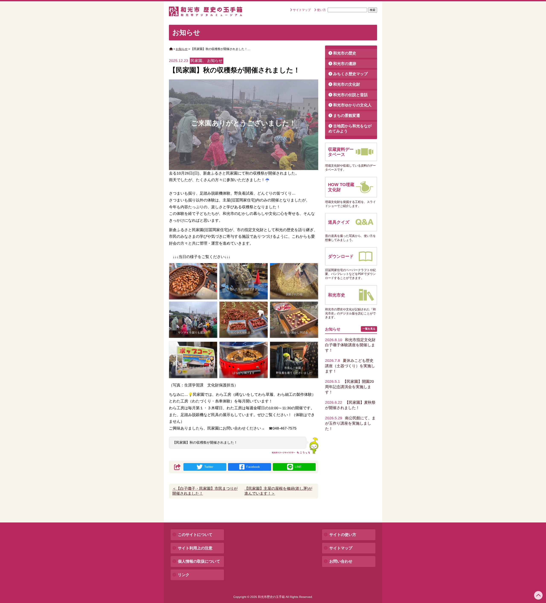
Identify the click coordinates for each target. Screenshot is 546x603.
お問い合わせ (340, 561)
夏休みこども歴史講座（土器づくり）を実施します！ (350, 365)
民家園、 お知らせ (206, 61)
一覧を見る (369, 328)
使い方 (321, 10)
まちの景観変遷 (346, 115)
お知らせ (182, 49)
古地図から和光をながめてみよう (350, 129)
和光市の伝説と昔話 (350, 95)
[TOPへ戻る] (538, 595)
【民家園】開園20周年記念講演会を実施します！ (349, 386)
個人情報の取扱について (199, 561)
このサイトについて (195, 535)
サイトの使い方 (342, 535)
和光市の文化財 (346, 84)
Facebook (253, 466)
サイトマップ (302, 10)
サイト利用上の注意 (195, 548)
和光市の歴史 (344, 53)
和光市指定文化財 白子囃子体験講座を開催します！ (352, 345)
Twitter (208, 466)
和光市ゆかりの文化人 (352, 105)
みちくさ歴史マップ (350, 74)
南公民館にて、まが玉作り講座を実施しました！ (350, 423)
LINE (298, 466)
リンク (183, 575)
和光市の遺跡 (344, 64)
